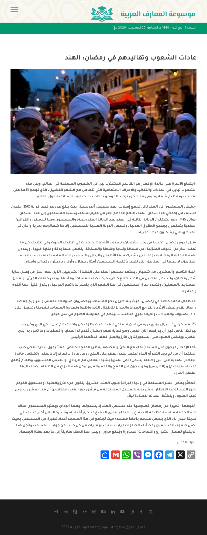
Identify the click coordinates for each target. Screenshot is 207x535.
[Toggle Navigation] (14, 11)
